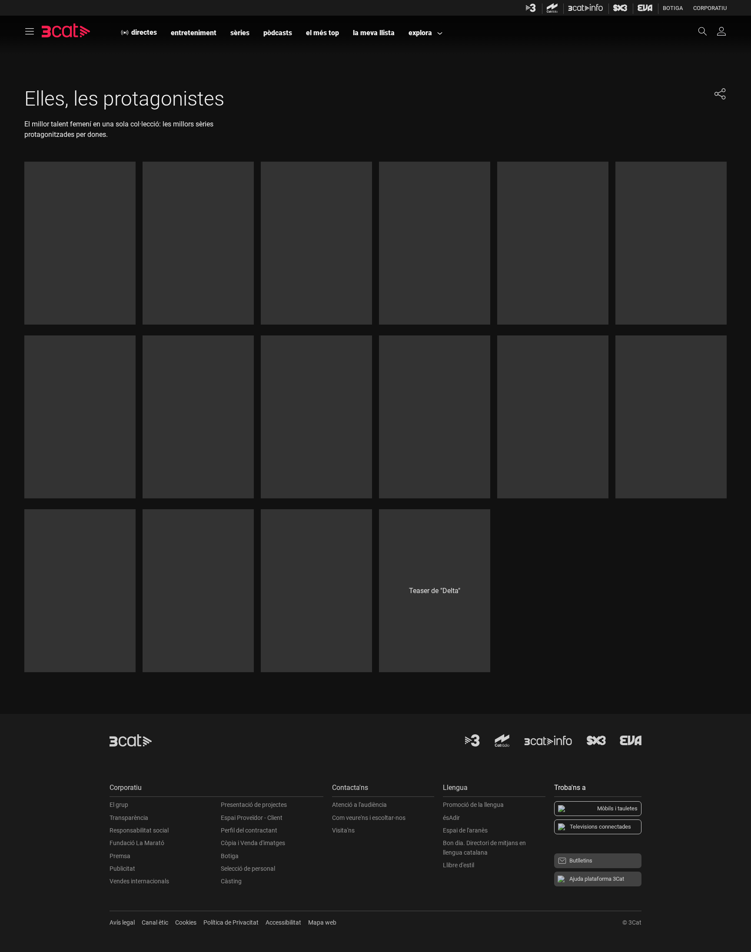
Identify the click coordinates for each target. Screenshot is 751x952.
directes (144, 32)
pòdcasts (277, 33)
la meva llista (374, 33)
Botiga (673, 8)
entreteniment (193, 33)
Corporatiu (710, 8)
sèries (239, 33)
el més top (322, 33)
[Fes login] (721, 31)
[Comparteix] (720, 94)
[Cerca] (706, 31)
